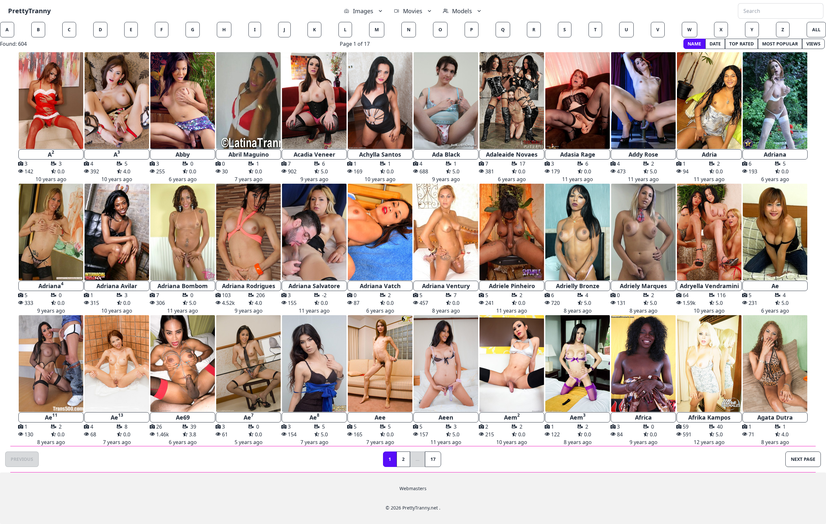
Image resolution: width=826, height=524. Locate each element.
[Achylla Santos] (380, 100)
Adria (709, 154)
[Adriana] (775, 100)
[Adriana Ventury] (445, 232)
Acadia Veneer (314, 154)
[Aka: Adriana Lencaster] (182, 232)
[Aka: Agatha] (248, 232)
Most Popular (780, 44)
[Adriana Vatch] (380, 232)
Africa (643, 417)
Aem (512, 416)
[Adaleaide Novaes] (511, 100)
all (816, 29)
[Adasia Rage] (577, 100)
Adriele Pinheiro (512, 286)
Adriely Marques (643, 286)
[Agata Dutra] (775, 363)
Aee (380, 417)
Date (715, 44)
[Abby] (182, 100)
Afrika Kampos (709, 417)
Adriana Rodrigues (248, 286)
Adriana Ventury (446, 286)
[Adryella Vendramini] (709, 232)
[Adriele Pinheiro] (511, 232)
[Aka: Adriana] (51, 232)
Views (813, 44)
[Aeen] (445, 363)
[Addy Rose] (643, 100)
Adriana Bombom (182, 286)
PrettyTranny (29, 10)
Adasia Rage (577, 154)
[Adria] (709, 100)
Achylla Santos (380, 154)
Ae (775, 286)
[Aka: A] (51, 100)
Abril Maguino (248, 154)
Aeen (445, 417)
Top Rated (741, 44)
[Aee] (380, 363)
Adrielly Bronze (577, 286)
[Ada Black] (445, 100)
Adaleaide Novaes (512, 154)
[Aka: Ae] (51, 363)
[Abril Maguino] (248, 100)
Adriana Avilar (116, 286)
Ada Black (446, 154)
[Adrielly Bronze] (577, 232)
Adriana (775, 154)
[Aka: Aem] (511, 363)
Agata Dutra (775, 417)
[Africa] (643, 363)
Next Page (803, 459)
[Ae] (775, 232)
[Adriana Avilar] (116, 232)
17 (433, 459)
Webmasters (413, 488)
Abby (183, 154)
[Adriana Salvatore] (314, 232)
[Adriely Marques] (643, 232)
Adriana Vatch (380, 286)
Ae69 (183, 417)
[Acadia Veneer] (314, 100)
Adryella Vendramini (709, 286)
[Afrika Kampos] (709, 363)
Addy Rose (643, 154)
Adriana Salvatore (314, 286)
